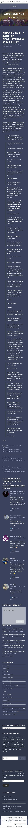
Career (4, 671)
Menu (15, 6)
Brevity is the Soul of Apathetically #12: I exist (13, 811)
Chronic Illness (6, 674)
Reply (11, 510)
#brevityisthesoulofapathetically (11, 449)
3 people (17, 508)
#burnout (20, 451)
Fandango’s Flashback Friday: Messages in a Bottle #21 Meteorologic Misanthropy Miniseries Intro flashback (13, 806)
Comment (20, 621)
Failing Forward (6, 688)
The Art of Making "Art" (8, 714)
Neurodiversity (6, 703)
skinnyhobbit (14, 536)
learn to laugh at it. (11, 653)
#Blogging (5, 447)
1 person (17, 551)
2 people (17, 528)
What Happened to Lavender (9, 799)
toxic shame (5, 647)
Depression (5, 680)
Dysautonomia (6, 683)
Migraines (5, 700)
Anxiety (4, 668)
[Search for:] (14, 758)
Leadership (5, 694)
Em (11, 558)
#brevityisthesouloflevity (9, 451)
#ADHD (19, 446)
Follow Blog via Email (13, 771)
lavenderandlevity (7, 46)
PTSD (3, 706)
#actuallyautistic (11, 446)
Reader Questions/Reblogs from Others (12, 708)
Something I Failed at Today (9, 711)
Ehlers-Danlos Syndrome (9, 686)
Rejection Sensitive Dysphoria (10, 643)
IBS (3, 691)
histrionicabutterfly (16, 491)
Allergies (4, 665)
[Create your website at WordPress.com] (14, 1)
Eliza (11, 584)
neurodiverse (8, 628)
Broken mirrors (6, 802)
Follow (5, 785)
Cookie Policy (8, 821)
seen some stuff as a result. (16, 631)
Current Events (6, 677)
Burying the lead (6, 796)
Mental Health (6, 697)
